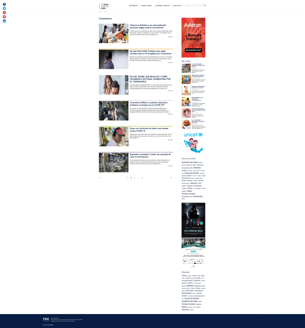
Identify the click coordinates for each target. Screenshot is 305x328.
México (189, 175)
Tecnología (195, 180)
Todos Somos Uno (55, 318)
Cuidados (184, 188)
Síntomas (190, 170)
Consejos (202, 170)
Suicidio (201, 180)
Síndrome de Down (190, 162)
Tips (183, 173)
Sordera (184, 170)
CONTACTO (177, 5)
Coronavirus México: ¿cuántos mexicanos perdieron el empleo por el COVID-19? (148, 103)
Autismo (197, 167)
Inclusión (198, 188)
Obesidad (189, 180)
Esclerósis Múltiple (192, 173)
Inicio (100, 11)
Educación (189, 165)
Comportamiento (185, 183)
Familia (184, 180)
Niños (194, 165)
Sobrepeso (202, 173)
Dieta (194, 170)
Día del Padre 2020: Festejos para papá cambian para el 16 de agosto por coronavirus (150, 52)
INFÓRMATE (133, 5)
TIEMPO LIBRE (146, 5)
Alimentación (198, 186)
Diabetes (184, 191)
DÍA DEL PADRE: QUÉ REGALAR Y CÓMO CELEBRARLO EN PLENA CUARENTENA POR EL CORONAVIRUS (150, 79)
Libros (198, 170)
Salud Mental (186, 178)
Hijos (199, 183)
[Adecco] (193, 37)
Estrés (192, 178)
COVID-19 (194, 175)
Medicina (201, 162)
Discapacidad (197, 196)
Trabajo (189, 188)
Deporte (184, 186)
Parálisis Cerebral (188, 193)
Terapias (203, 188)
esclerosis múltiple (199, 178)
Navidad (204, 175)
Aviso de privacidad (48, 325)
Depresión (193, 183)
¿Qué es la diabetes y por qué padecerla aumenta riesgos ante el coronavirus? (148, 26)
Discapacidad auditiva (187, 168)
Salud (189, 191)
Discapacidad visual (187, 196)
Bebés (199, 175)
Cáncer (183, 165)
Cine (194, 188)
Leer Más (170, 36)
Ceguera (190, 186)
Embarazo (200, 165)
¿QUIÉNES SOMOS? (162, 5)
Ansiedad (184, 175)
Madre (183, 198)
